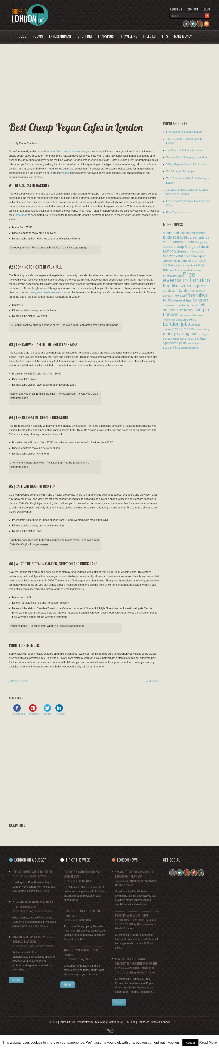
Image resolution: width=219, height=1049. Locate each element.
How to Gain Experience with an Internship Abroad (32, 939)
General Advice (37, 876)
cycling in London (184, 265)
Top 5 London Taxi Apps (180, 171)
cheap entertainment (178, 242)
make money (184, 329)
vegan (65, 172)
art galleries (199, 233)
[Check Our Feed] (199, 22)
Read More (208, 1042)
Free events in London (186, 277)
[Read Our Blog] (206, 22)
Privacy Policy (85, 1022)
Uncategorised (146, 924)
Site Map (100, 1022)
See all (67, 984)
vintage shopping (189, 347)
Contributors (114, 1022)
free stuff (180, 295)
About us (176, 9)
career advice (198, 237)
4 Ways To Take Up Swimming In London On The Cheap (134, 873)
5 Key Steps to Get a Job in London (186, 164)
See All (16, 980)
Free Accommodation (182, 270)
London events (186, 319)
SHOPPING (85, 36)
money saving (202, 329)
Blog (207, 9)
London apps (185, 315)
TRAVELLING (129, 36)
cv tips (168, 265)
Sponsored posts (175, 343)
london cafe (169, 319)
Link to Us (143, 1022)
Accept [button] (190, 1042)
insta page (21, 215)
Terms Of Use (67, 1022)
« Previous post (18, 681)
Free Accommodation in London (184, 131)
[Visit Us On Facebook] (186, 22)
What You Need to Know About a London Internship (32, 904)
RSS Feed (130, 1022)
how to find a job (187, 305)
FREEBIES (149, 36)
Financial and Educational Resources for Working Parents (135, 917)
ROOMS (38, 36)
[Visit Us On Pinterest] (193, 871)
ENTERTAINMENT (60, 36)
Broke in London (160, 1022)
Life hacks (185, 310)
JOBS (23, 36)
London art (198, 315)
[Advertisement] (106, 83)
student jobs (194, 343)
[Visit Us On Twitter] (192, 22)
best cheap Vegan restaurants (68, 151)
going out (200, 300)
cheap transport (195, 256)
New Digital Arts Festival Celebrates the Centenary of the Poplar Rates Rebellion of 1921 (136, 963)
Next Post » (152, 681)
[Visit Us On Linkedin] (200, 871)
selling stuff (178, 338)
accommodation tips (177, 233)
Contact (192, 9)
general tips (182, 300)
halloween (169, 305)
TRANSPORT (106, 36)
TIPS (165, 36)
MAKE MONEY (183, 36)
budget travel (175, 237)
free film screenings (181, 285)
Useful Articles (124, 885)
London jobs (176, 324)
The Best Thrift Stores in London (184, 150)
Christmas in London (177, 260)
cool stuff (199, 261)
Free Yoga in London (178, 212)
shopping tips (195, 338)
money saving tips (180, 333)
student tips (171, 347)
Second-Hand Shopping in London (186, 157)
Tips (88, 880)
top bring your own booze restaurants (48, 292)
